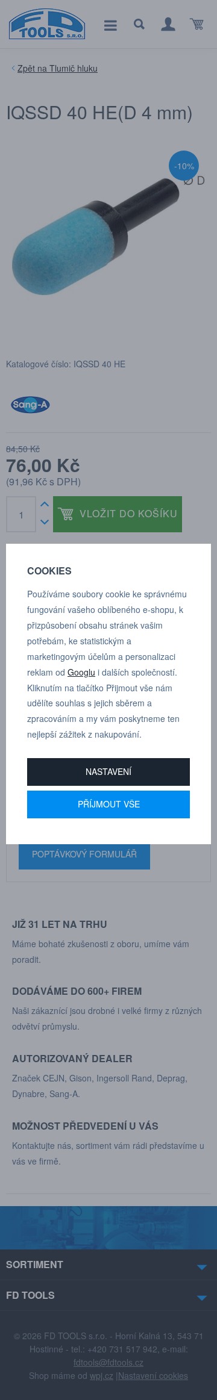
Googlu (81, 672)
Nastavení (108, 771)
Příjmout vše (109, 804)
